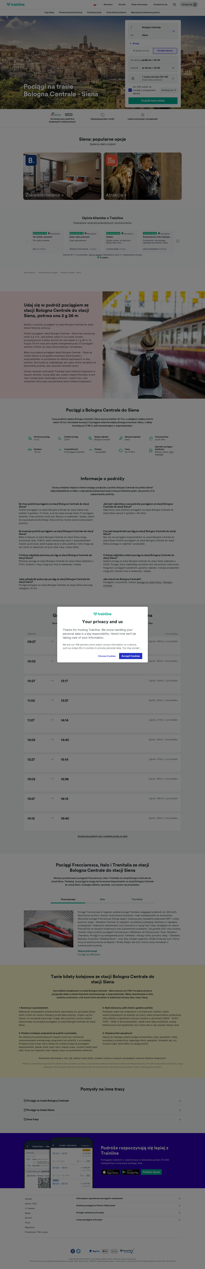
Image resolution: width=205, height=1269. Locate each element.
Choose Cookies (107, 656)
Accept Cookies (131, 656)
